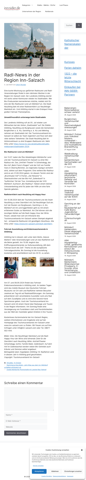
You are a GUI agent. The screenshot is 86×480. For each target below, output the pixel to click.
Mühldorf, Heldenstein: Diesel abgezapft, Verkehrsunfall (73, 230)
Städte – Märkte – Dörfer (46, 5)
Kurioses (69, 61)
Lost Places (64, 5)
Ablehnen (55, 471)
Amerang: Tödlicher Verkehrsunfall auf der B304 (71, 193)
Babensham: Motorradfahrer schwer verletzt (72, 110)
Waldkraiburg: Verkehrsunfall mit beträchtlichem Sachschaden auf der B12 (72, 158)
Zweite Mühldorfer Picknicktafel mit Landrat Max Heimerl (26, 369)
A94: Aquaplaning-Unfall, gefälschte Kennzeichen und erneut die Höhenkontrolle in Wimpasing (73, 246)
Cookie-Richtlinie (47, 476)
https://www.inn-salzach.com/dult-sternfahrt (33, 224)
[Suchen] (79, 25)
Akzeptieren (39, 471)
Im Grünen (17, 363)
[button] (82, 450)
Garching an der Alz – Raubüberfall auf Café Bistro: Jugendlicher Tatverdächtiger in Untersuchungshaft (72, 212)
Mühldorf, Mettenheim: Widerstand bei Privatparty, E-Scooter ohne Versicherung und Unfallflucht (72, 266)
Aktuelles (10, 363)
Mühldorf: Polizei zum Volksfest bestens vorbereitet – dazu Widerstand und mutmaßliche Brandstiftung (72, 140)
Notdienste (49, 11)
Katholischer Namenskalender (72, 44)
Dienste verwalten (38, 465)
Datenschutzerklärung (59, 476)
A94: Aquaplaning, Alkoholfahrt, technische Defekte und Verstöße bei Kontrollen (70, 177)
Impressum (70, 476)
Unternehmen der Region (31, 11)
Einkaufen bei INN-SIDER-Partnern (72, 91)
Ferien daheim (72, 67)
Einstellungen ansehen (73, 471)
